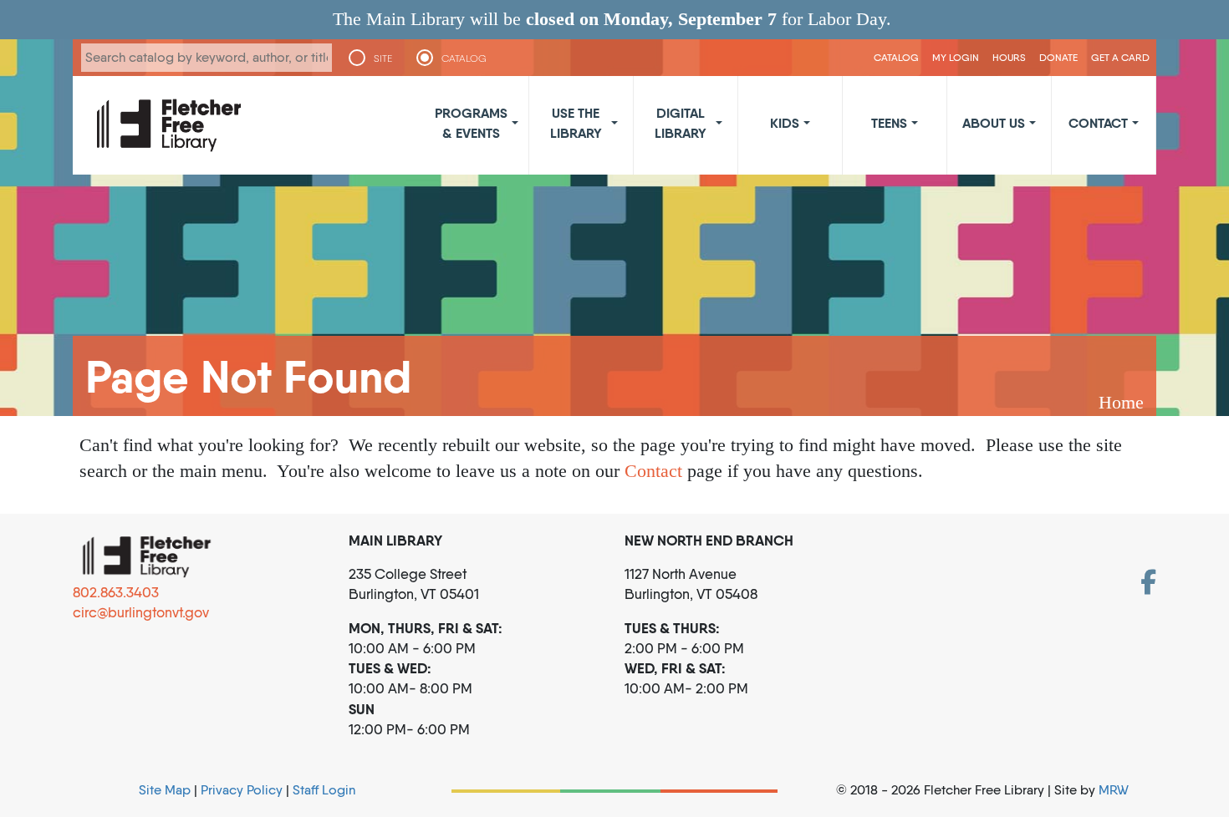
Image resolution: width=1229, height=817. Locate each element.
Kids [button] (784, 122)
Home (1121, 402)
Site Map (165, 790)
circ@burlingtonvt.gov (141, 612)
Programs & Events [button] (471, 122)
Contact (653, 470)
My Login (955, 57)
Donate (1058, 57)
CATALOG (464, 58)
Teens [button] (889, 122)
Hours (1009, 57)
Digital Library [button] (680, 122)
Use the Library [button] (576, 122)
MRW (1114, 790)
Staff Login (324, 790)
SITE (383, 58)
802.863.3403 (116, 592)
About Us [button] (993, 122)
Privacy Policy (242, 790)
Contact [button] (1098, 122)
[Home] (168, 125)
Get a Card (1120, 57)
